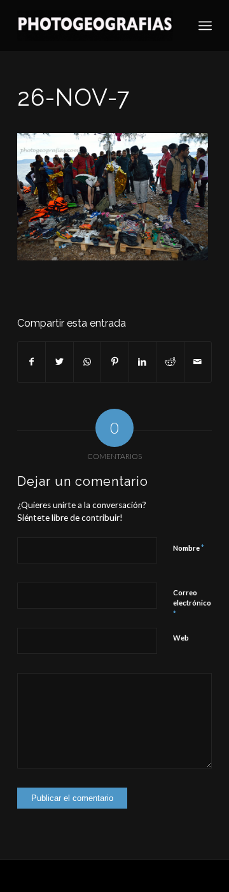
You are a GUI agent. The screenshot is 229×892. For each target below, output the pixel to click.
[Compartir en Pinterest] (114, 361)
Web (181, 638)
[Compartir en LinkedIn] (142, 361)
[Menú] (205, 25)
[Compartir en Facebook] (31, 361)
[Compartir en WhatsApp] (87, 361)
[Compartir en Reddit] (169, 361)
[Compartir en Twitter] (59, 361)
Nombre (188, 547)
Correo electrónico (192, 603)
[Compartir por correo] (197, 361)
